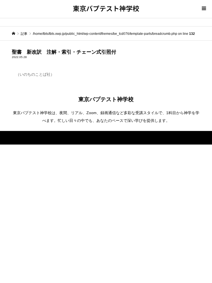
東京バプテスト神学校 (106, 8)
